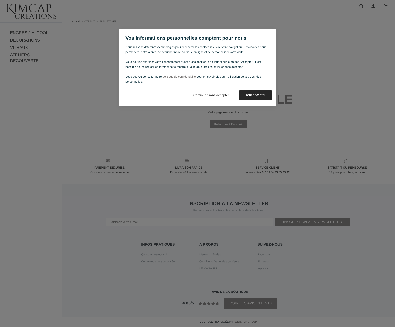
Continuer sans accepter (211, 95)
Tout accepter (255, 95)
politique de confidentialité (179, 76)
